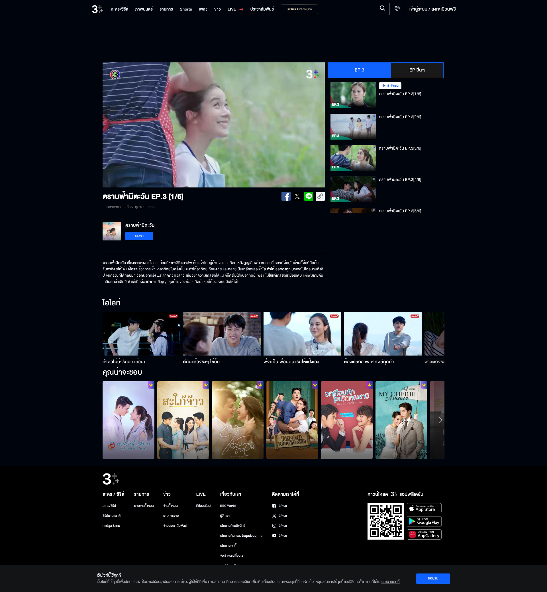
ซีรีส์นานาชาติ (112, 515)
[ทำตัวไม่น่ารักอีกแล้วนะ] (141, 334)
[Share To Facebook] (286, 196)
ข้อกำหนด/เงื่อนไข (231, 555)
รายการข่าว (171, 515)
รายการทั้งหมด (144, 506)
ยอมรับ (433, 578)
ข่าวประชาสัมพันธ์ (175, 525)
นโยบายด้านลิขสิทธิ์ (233, 525)
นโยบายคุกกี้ (228, 545)
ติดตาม (139, 236)
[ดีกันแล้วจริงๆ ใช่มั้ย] (222, 334)
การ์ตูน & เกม (111, 525)
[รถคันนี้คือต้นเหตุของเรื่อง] (183, 420)
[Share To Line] (308, 196)
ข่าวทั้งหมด (170, 506)
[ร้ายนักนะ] (292, 420)
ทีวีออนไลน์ (203, 506)
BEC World (228, 506)
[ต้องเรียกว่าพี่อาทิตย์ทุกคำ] (383, 334)
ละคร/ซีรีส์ (109, 506)
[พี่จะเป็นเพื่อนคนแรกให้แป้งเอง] (302, 334)
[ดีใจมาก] (347, 420)
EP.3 (359, 70)
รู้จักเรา (225, 515)
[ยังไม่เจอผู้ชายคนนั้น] (401, 420)
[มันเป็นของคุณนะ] (238, 420)
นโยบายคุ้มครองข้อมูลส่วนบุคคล (241, 535)
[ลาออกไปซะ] (128, 420)
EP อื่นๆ (417, 70)
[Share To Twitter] (297, 196)
